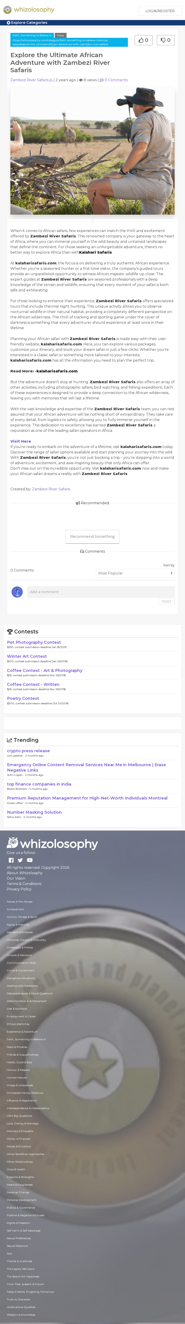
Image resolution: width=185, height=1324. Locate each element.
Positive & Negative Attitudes (25, 1215)
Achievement (15, 909)
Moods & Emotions (19, 1146)
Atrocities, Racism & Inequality (26, 939)
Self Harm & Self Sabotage (23, 1230)
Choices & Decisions (19, 955)
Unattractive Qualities (21, 1307)
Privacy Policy (19, 889)
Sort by (169, 565)
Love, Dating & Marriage (22, 1123)
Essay (60, 35)
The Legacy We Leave (20, 1268)
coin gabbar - (16, 755)
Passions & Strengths (20, 1177)
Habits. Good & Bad (19, 1062)
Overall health (16, 1169)
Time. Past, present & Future (25, 1284)
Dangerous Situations (21, 978)
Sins (9, 1253)
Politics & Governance (21, 1207)
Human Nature (17, 1077)
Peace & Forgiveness (20, 1184)
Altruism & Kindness (20, 932)
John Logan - (16, 775)
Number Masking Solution (34, 812)
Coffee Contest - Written (33, 684)
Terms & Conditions (24, 884)
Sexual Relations (17, 1245)
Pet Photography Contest (34, 642)
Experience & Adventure (22, 1031)
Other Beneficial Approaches (25, 1154)
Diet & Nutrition (17, 1008)
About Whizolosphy (25, 873)
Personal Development (22, 1200)
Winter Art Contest (27, 656)
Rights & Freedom (18, 1223)
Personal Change (18, 1192)
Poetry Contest (23, 698)
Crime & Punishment (21, 970)
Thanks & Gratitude (19, 1261)
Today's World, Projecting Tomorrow (30, 1291)
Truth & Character (18, 1299)
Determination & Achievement (27, 1001)
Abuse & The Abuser (20, 901)
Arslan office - (16, 803)
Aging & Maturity (18, 924)
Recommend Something (92, 536)
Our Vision (16, 878)
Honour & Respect (18, 1070)
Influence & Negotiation (22, 1100)
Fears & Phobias (17, 1047)
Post (166, 602)
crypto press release (28, 750)
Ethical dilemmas (18, 1024)
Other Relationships (20, 1161)
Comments (116, 80)
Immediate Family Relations (25, 1092)
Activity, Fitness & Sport (22, 917)
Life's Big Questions (19, 1115)
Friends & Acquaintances (22, 1054)
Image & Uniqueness (20, 1085)
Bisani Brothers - (18, 788)
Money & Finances (18, 1138)
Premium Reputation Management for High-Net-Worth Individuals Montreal (87, 798)
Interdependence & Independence (28, 1108)
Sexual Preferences (19, 1238)
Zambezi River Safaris (29, 80)
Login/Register (160, 11)
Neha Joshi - (15, 817)
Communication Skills (21, 962)
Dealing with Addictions (22, 985)
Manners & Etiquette (20, 1131)
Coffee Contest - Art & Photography (44, 670)
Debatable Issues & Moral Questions (30, 993)
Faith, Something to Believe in (32, 35)
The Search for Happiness (23, 1276)
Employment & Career (21, 1016)
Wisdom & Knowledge (21, 1314)
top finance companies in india (39, 784)
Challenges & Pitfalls (20, 947)
